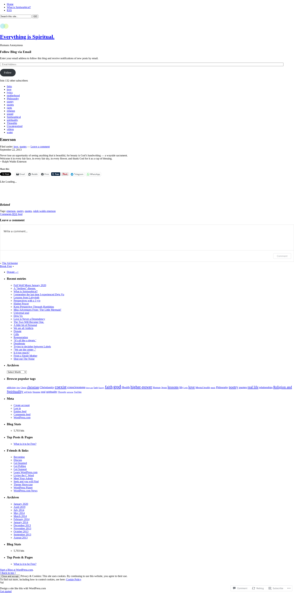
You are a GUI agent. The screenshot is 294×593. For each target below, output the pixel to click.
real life (253, 387)
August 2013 (21, 537)
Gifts (16, 334)
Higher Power (21, 303)
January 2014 (21, 522)
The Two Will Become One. (29, 322)
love (9, 89)
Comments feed (11, 214)
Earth (96, 387)
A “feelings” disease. (25, 288)
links (9, 86)
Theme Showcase (23, 484)
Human (157, 387)
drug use (89, 388)
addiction (11, 387)
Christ (23, 387)
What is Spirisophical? (19, 7)
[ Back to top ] (7, 572)
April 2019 (19, 507)
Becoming (19, 457)
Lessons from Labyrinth (26, 297)
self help (28, 392)
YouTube (77, 392)
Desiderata (19, 343)
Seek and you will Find (26, 481)
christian (33, 387)
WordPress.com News (25, 490)
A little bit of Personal (25, 325)
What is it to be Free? (25, 443)
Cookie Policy (73, 579)
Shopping (36, 392)
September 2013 (22, 534)
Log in (17, 408)
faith (109, 387)
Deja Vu (18, 315)
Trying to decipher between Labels (32, 346)
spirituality (12, 120)
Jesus (164, 387)
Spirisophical (14, 117)
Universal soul (21, 312)
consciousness (76, 387)
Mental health (202, 387)
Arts (18, 387)
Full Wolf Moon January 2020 (30, 285)
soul (43, 391)
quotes (10, 104)
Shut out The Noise (24, 358)
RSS (9, 10)
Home (10, 4)
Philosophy (13, 98)
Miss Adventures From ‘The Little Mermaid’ (37, 309)
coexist (61, 387)
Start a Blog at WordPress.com (16, 569)
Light (185, 388)
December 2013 (22, 525)
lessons (173, 387)
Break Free (6, 266)
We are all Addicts (23, 328)
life (181, 387)
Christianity (47, 387)
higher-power (141, 387)
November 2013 (22, 528)
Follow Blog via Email (15, 52)
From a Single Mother (25, 355)
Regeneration (21, 337)
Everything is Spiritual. (27, 37)
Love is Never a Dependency (29, 319)
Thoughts (12, 123)
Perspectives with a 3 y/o (27, 300)
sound (10, 113)
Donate (17, 331)
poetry (10, 101)
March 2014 (20, 516)
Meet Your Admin (23, 478)
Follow (8, 72)
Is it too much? (21, 352)
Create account (22, 405)
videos (10, 129)
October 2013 (21, 531)
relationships (266, 387)
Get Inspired (20, 463)
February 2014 (21, 519)
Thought (62, 392)
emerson (10, 211)
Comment (282, 256)
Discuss (18, 460)
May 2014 (19, 513)
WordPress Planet (23, 487)
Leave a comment (40, 146)
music (213, 387)
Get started (6, 591)
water (10, 132)
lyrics (10, 92)
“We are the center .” (25, 349)
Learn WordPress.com (25, 472)
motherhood (13, 95)
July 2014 (19, 510)
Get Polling (20, 466)
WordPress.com (22, 417)
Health (126, 387)
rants (9, 107)
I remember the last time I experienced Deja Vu (39, 294)
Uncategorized (14, 126)
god (117, 386)
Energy (101, 388)
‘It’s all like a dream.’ (25, 340)
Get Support (20, 469)
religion (11, 110)
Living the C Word (24, 475)
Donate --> (13, 272)
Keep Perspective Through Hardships (34, 306)
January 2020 (21, 503)
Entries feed (20, 411)
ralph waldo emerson (44, 211)
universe (70, 392)
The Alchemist (10, 263)
